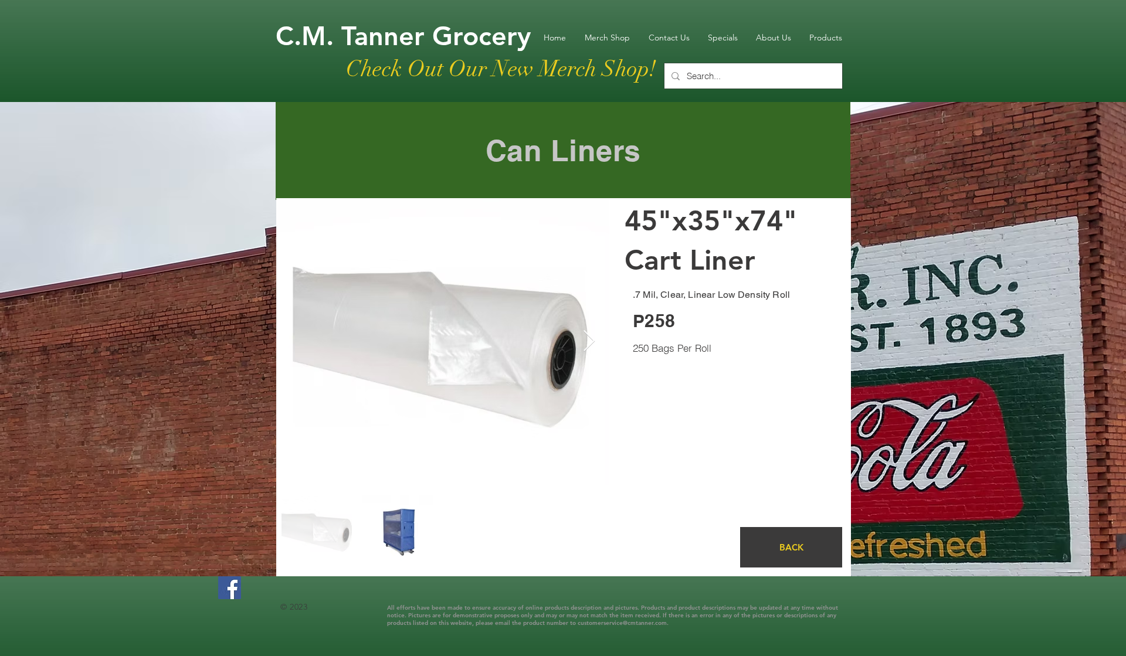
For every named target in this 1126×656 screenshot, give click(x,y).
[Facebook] (229, 587)
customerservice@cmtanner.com (622, 623)
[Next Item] (589, 341)
